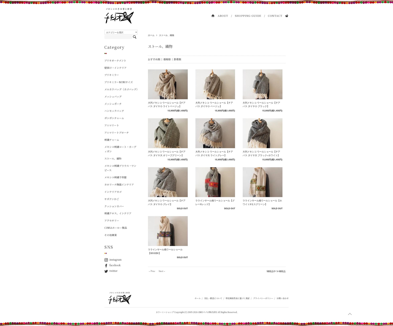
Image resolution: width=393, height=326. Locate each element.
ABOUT (223, 16)
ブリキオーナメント (115, 60)
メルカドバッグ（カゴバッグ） (121, 89)
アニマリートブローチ (116, 132)
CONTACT (275, 16)
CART (287, 15)
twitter (113, 271)
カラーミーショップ (165, 312)
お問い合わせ (283, 298)
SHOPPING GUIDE (248, 16)
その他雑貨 (110, 235)
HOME (213, 15)
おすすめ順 (154, 59)
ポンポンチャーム (114, 118)
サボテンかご (111, 199)
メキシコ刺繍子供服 (115, 177)
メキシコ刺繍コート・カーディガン (120, 149)
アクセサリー (111, 220)
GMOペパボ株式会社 (207, 312)
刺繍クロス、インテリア (117, 213)
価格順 (167, 59)
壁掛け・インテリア (115, 68)
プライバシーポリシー (263, 298)
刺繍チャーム (111, 140)
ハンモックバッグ (114, 111)
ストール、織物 (166, 35)
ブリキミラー (111, 75)
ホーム (151, 35)
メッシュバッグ (113, 96)
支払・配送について (213, 298)
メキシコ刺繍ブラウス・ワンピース (120, 168)
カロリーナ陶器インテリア (119, 184)
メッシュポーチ (113, 104)
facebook (115, 265)
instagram (115, 259)
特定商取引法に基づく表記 (238, 298)
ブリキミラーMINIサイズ (118, 82)
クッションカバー (114, 206)
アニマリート (111, 125)
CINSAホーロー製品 (115, 228)
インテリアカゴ (113, 192)
